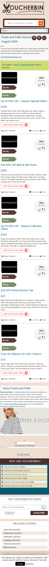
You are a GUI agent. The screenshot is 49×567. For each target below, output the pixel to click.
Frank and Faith (27, 65)
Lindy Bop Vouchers (12, 529)
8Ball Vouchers (9, 547)
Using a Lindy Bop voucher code (15, 404)
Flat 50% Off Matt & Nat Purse (19, 164)
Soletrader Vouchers (12, 537)
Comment (34, 131)
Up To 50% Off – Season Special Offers (24, 101)
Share (44, 131)
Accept (20, 564)
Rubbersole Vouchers (12, 533)
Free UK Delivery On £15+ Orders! (21, 353)
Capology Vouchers (11, 540)
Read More (29, 564)
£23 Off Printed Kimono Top (17, 290)
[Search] (40, 23)
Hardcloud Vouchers (12, 544)
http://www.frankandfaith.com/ (11, 57)
